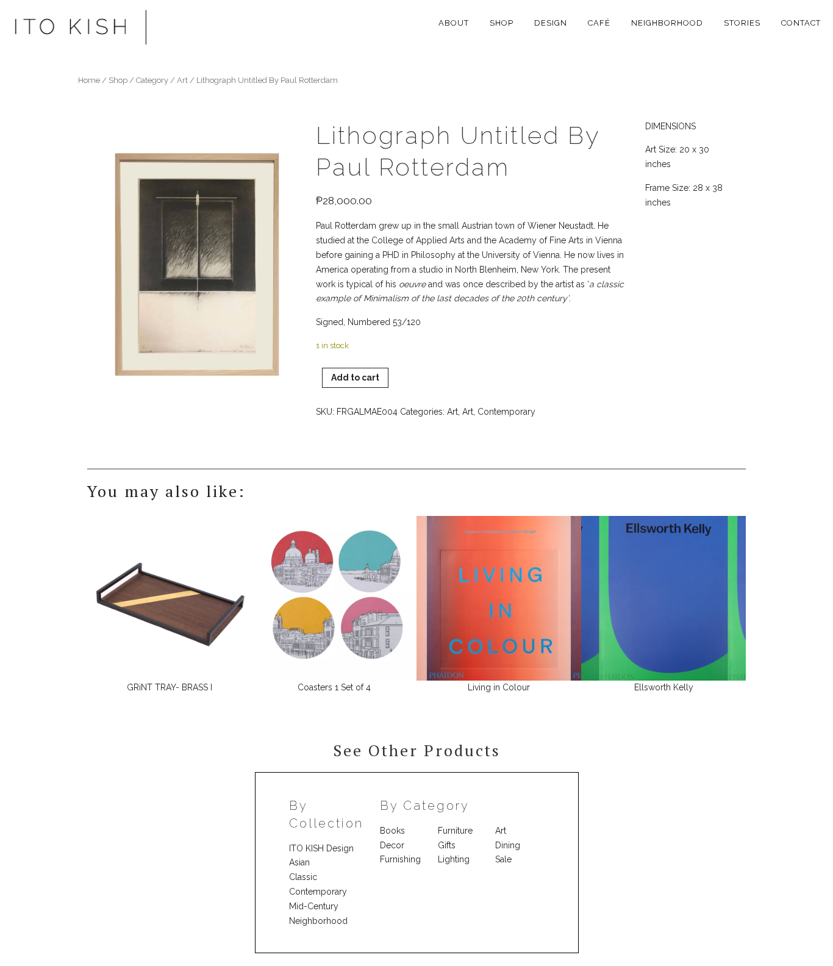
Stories (742, 22)
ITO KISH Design (321, 848)
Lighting (454, 859)
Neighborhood (667, 22)
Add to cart (355, 377)
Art (452, 412)
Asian (299, 862)
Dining (507, 845)
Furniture (455, 830)
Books (392, 830)
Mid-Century (313, 906)
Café (599, 22)
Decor (392, 845)
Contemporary (506, 412)
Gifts (447, 845)
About (453, 22)
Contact (801, 22)
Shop (501, 22)
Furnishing (400, 859)
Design (550, 22)
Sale (503, 859)
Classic (303, 877)
